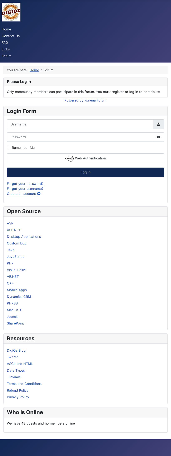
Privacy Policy (18, 397)
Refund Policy (18, 390)
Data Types (16, 370)
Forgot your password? (25, 184)
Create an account (22, 194)
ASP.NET (14, 230)
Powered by (73, 100)
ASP (10, 223)
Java (10, 250)
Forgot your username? (25, 189)
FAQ (5, 42)
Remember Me (23, 147)
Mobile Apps (17, 290)
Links (6, 49)
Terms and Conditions (24, 384)
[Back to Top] (164, 448)
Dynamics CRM (19, 296)
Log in (86, 172)
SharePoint (15, 323)
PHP (10, 263)
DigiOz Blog (16, 350)
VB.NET (13, 276)
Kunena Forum (95, 100)
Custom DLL (16, 243)
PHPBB (12, 303)
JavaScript (15, 256)
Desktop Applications (24, 236)
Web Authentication (90, 158)
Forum (6, 56)
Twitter (12, 357)
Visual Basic (16, 270)
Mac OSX (14, 310)
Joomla (13, 316)
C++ (10, 283)
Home (6, 29)
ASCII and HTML (20, 364)
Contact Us (11, 36)
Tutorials (13, 377)
